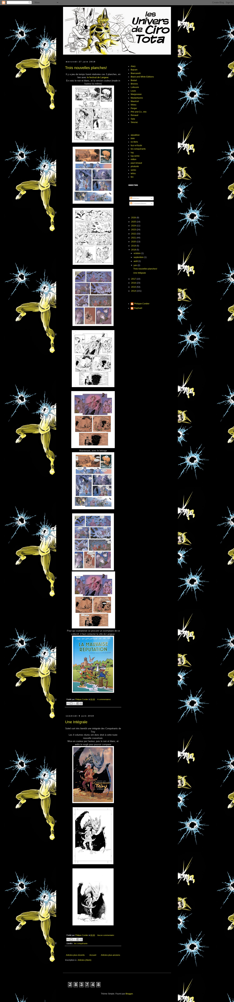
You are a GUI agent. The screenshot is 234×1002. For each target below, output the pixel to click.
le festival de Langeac (98, 77)
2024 (134, 225)
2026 (134, 217)
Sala (133, 119)
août (136, 261)
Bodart (134, 80)
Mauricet (135, 101)
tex (132, 177)
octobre (137, 253)
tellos (133, 173)
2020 (134, 241)
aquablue (135, 135)
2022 (134, 234)
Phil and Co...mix (138, 112)
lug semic (135, 156)
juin (136, 265)
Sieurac (134, 122)
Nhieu (133, 105)
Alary (133, 66)
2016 (134, 283)
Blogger (129, 994)
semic (133, 170)
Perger (134, 108)
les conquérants (81, 943)
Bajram (134, 70)
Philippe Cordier (141, 303)
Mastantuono (137, 98)
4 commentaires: (104, 699)
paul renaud (136, 163)
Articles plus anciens (110, 955)
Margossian (136, 94)
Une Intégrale (76, 722)
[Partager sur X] (74, 703)
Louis (133, 91)
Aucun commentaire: (105, 935)
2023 (134, 229)
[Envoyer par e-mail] (68, 703)
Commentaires (139, 203)
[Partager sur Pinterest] (81, 703)
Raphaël (138, 308)
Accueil (92, 955)
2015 (134, 287)
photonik (135, 166)
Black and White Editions (142, 77)
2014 (134, 291)
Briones (134, 84)
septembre (139, 257)
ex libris (134, 142)
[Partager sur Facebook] (77, 703)
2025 (134, 222)
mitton (133, 159)
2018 (134, 250)
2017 (134, 279)
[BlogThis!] (71, 703)
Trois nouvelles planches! (86, 68)
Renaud (134, 115)
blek (133, 138)
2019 (134, 246)
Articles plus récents (75, 955)
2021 (134, 238)
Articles (135, 198)
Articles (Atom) (84, 960)
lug (132, 152)
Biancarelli (136, 73)
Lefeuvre (135, 87)
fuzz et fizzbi (136, 145)
